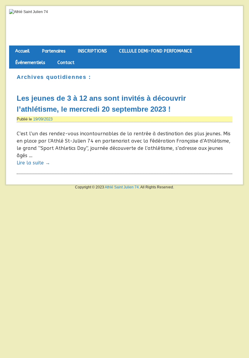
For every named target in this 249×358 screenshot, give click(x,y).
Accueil (22, 51)
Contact (65, 62)
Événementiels (30, 62)
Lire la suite (33, 163)
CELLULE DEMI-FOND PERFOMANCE (155, 51)
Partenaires (54, 51)
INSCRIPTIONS (92, 51)
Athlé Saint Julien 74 (122, 187)
